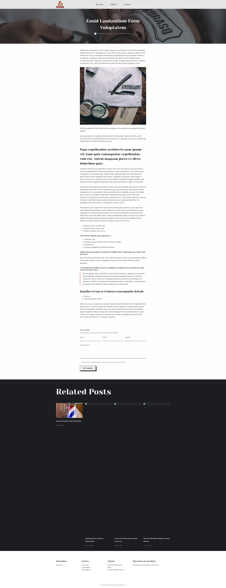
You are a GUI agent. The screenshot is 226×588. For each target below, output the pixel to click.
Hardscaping (86, 570)
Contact (127, 4)
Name (82, 337)
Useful (130, 33)
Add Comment (85, 345)
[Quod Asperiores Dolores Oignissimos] (98, 469)
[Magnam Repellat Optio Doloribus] (69, 410)
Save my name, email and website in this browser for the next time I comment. (104, 362)
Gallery (113, 4)
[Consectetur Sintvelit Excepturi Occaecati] (127, 469)
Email (105, 337)
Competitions (123, 33)
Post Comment (88, 368)
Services (99, 4)
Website (127, 337)
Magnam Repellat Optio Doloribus (68, 421)
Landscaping (86, 567)
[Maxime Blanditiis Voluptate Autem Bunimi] (156, 469)
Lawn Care (85, 565)
